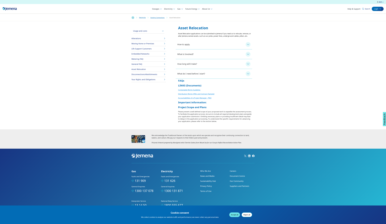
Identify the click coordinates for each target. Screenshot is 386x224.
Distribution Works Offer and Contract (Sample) (196, 94)
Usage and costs (140, 31)
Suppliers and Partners (239, 186)
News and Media (207, 176)
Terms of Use (205, 191)
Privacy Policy (206, 186)
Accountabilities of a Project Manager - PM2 (194, 98)
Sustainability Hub (208, 181)
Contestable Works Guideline (189, 90)
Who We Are (205, 171)
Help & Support (353, 9)
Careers (233, 171)
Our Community (236, 181)
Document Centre (237, 176)
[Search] (363, 9)
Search (367, 9)
